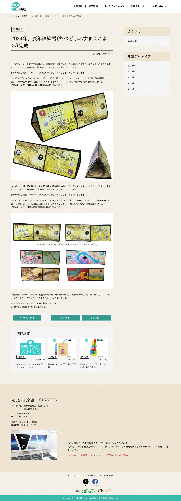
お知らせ (26, 16)
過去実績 (93, 6)
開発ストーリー (139, 6)
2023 (130, 83)
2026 (130, 65)
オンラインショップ (114, 6)
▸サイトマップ (74, 476)
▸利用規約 (108, 476)
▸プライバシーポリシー (92, 476)
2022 (130, 89)
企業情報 (77, 6)
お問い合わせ (160, 6)
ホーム (14, 16)
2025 (130, 71)
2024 (130, 77)
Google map (49, 400)
